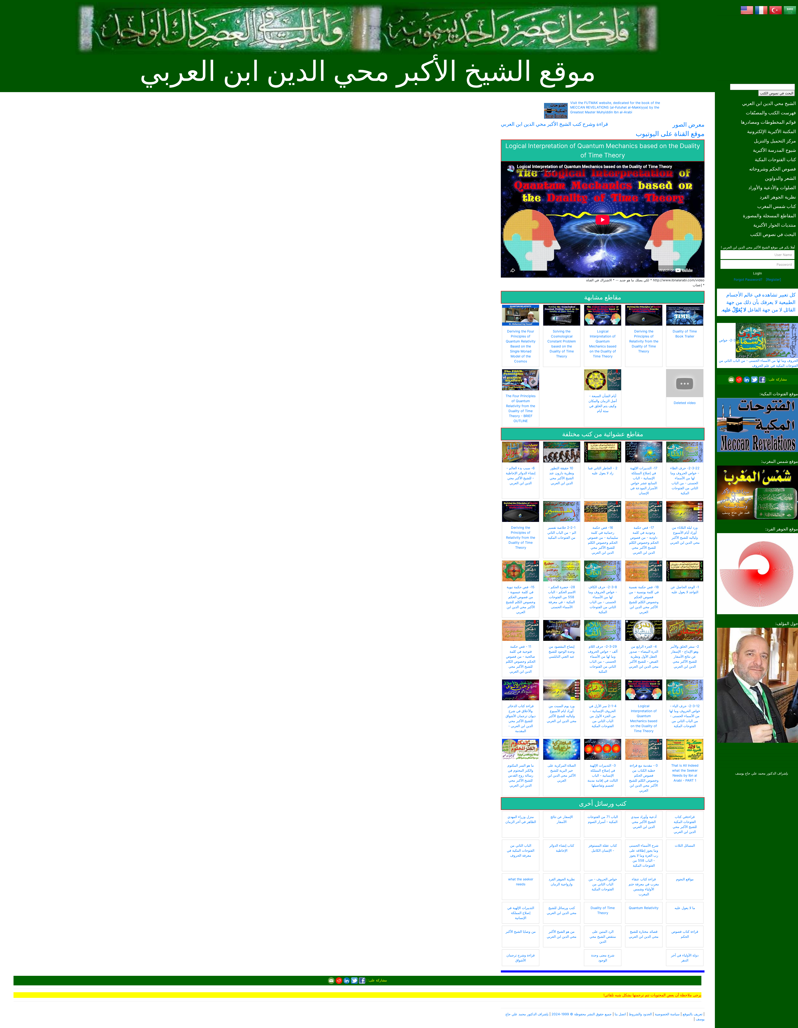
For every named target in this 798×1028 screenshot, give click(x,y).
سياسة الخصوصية (667, 1014)
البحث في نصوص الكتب (776, 93)
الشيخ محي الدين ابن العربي (769, 103)
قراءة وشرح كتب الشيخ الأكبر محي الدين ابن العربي (554, 124)
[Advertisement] (757, 48)
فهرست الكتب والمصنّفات (771, 112)
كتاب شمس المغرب (776, 206)
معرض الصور (688, 124)
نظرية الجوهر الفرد (778, 197)
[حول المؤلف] (757, 685)
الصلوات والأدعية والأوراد (772, 187)
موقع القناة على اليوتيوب (670, 134)
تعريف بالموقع (692, 1014)
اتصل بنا (620, 1014)
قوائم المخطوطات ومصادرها (768, 122)
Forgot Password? (748, 279)
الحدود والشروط (640, 1014)
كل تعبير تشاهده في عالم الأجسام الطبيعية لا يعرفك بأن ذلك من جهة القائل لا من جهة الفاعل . (758, 302)
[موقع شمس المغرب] (757, 492)
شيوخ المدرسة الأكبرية (774, 150)
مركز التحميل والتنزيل (775, 140)
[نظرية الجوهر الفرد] (757, 573)
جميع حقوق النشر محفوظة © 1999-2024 (582, 1014)
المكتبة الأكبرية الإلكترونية (771, 131)
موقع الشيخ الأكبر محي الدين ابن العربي (368, 71)
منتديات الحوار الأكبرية (774, 225)
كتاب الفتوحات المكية (775, 159)
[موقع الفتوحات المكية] (757, 425)
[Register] (773, 279)
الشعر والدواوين (780, 178)
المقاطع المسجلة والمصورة (769, 215)
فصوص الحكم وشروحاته (772, 169)
